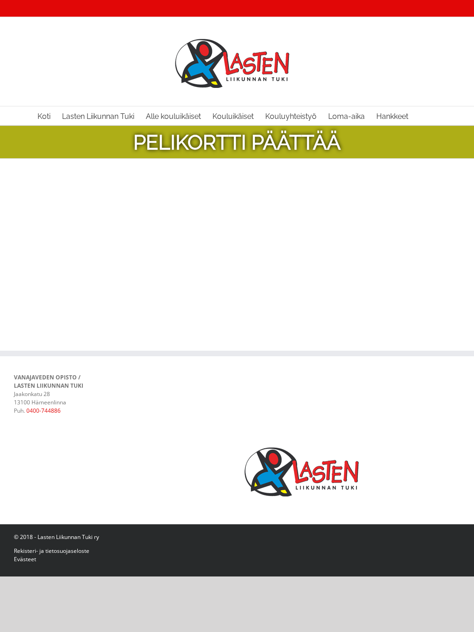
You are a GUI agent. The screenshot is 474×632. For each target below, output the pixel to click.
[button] (422, 115)
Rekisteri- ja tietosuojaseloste (51, 551)
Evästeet (25, 559)
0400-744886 (43, 411)
